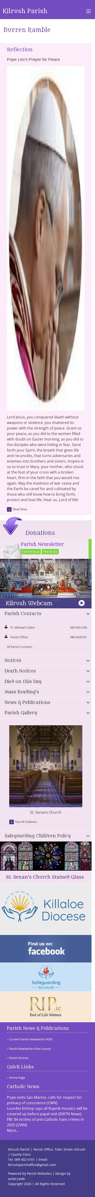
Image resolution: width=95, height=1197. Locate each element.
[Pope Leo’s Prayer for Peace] (46, 407)
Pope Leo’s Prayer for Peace (33, 59)
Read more (20, 509)
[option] (45, 770)
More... (13, 1130)
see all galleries (26, 822)
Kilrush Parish (25, 11)
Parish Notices (19, 1057)
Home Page (17, 1077)
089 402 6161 (25, 1159)
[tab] (46, 614)
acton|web (16, 1179)
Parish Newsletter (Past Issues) (30, 1048)
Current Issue (30, 551)
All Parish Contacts (19, 647)
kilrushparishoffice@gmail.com (32, 1165)
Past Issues (50, 551)
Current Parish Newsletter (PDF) (31, 1039)
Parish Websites (39, 1173)
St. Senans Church (46, 812)
